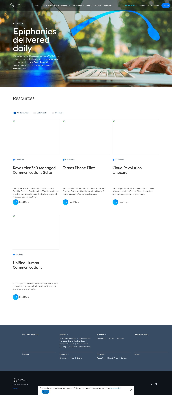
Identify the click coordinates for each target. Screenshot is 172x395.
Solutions (100, 334)
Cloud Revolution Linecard (127, 170)
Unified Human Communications (27, 265)
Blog (72, 358)
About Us (100, 358)
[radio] (86, 115)
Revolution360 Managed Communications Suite (34, 170)
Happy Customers (141, 334)
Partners (25, 354)
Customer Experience (68, 338)
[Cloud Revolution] (17, 5)
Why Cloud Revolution (30, 334)
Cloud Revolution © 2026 (20, 385)
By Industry (101, 338)
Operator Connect (67, 344)
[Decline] (131, 389)
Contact (166, 5)
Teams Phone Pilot (79, 167)
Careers (137, 354)
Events (79, 358)
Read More (24, 202)
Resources (63, 358)
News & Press (112, 358)
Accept (45, 392)
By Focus (120, 338)
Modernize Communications (79, 347)
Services (63, 334)
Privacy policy (115, 388)
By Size (111, 338)
